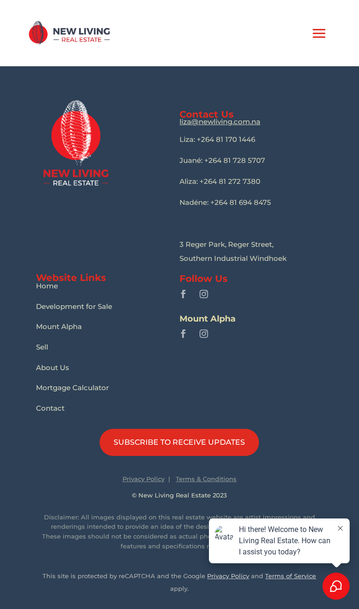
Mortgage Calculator (72, 387)
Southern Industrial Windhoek (233, 258)
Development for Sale (74, 306)
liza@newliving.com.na (220, 121)
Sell (42, 347)
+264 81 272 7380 (220, 181)
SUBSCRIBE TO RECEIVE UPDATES (179, 442)
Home (47, 285)
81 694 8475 (225, 202)
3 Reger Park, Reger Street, (226, 244)
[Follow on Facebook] (183, 294)
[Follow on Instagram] (203, 294)
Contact (50, 408)
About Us (52, 367)
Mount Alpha (59, 326)
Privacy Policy (143, 479)
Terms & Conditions (206, 479)
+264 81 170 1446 (217, 139)
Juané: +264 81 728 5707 (222, 160)
